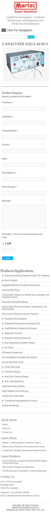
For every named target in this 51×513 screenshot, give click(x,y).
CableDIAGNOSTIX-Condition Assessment (21, 285)
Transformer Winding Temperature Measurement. (24, 450)
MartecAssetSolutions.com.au (25, 507)
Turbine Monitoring (10, 405)
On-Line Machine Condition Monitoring (19, 357)
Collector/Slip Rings (10, 290)
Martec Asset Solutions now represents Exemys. (23, 446)
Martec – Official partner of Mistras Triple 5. (21, 442)
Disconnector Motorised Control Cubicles (20, 314)
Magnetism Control (13, 333)
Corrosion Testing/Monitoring (15, 302)
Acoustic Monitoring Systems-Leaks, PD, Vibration (27, 275)
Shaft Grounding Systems (13, 386)
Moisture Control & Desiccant (18, 338)
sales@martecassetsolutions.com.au (23, 495)
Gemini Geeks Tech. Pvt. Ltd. (31, 510)
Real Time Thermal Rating (16, 376)
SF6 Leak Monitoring (14, 381)
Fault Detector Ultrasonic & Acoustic (21, 328)
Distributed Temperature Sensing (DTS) (22, 323)
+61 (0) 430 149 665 (20, 492)
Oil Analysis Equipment (12, 352)
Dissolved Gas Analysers (16, 318)
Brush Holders (11, 280)
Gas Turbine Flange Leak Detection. (18, 467)
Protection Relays (12, 372)
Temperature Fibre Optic (13, 396)
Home (5, 424)
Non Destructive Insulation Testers (20, 343)
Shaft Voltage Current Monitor (15, 391)
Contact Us (7, 432)
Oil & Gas (9, 347)
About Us (6, 428)
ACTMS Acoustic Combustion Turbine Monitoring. (24, 471)
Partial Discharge (12, 367)
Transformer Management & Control (21, 400)
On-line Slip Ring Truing (12, 362)
